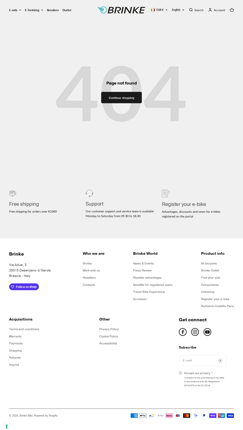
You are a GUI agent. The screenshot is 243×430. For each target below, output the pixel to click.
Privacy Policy (109, 329)
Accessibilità (108, 343)
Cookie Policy (108, 336)
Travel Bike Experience (149, 292)
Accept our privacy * (204, 379)
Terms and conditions (24, 329)
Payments (16, 343)
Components (210, 285)
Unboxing (207, 292)
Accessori (140, 299)
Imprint (14, 365)
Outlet (66, 10)
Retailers (53, 10)
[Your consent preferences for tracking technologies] (6, 426)
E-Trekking (32, 10)
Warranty (15, 336)
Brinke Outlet (210, 270)
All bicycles (209, 263)
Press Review (142, 270)
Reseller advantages (147, 278)
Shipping (15, 351)
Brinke (87, 263)
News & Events (143, 263)
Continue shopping (121, 97)
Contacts (89, 285)
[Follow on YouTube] (207, 332)
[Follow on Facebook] (182, 332)
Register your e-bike (215, 299)
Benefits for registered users (152, 285)
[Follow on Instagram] (195, 332)
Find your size (210, 278)
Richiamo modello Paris (217, 306)
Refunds (15, 358)
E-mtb (13, 10)
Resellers (89, 278)
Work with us (91, 270)
